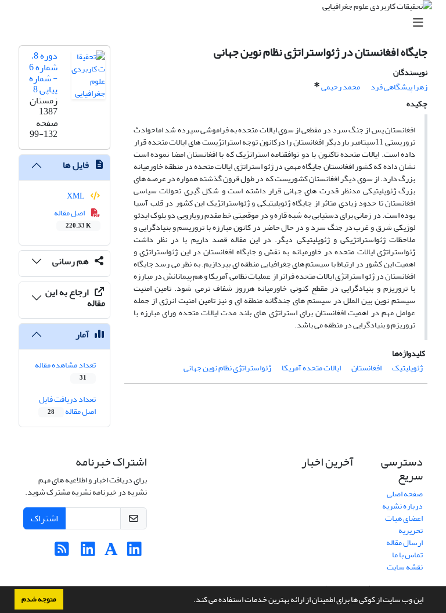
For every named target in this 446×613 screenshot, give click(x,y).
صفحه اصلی (405, 494)
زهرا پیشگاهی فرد (399, 87)
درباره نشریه (402, 506)
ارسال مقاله (404, 542)
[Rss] (61, 552)
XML (76, 196)
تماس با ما (407, 554)
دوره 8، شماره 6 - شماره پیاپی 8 (43, 72)
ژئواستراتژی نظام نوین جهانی (227, 368)
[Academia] (111, 552)
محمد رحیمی (340, 87)
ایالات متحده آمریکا (311, 368)
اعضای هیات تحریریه (404, 524)
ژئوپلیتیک (407, 368)
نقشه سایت (405, 567)
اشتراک (44, 518)
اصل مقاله (73, 218)
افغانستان (366, 368)
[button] (190, 601)
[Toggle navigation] (226, 23)
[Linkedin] (134, 552)
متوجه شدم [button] (38, 599)
